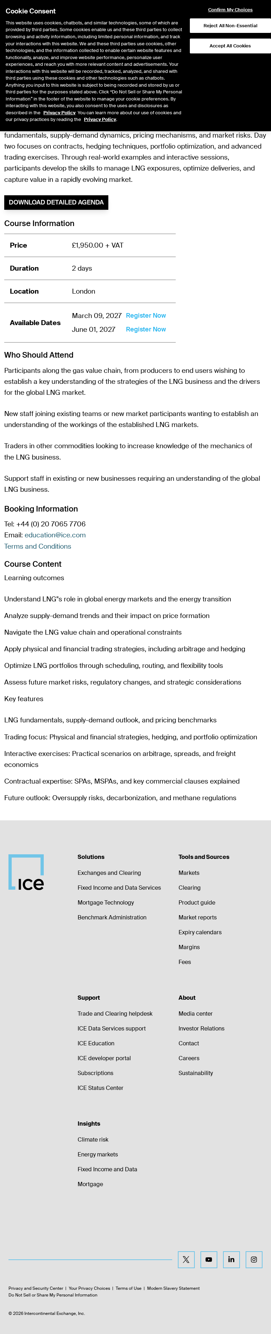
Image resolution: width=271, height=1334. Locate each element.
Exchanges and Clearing (109, 873)
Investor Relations (201, 1028)
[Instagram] (254, 1259)
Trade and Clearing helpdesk (115, 1013)
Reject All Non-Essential (230, 26)
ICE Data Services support (112, 1028)
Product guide (197, 902)
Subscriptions (95, 1073)
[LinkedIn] (231, 1259)
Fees (185, 962)
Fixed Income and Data (107, 1169)
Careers (189, 1058)
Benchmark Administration (112, 917)
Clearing (190, 887)
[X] (186, 1259)
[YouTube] (208, 1259)
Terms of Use (128, 1288)
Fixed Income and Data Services (119, 887)
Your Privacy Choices (89, 1288)
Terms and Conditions (37, 546)
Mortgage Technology (106, 902)
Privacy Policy (59, 113)
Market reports (198, 917)
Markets (189, 873)
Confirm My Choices (230, 10)
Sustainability (196, 1073)
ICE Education (96, 1043)
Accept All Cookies (230, 46)
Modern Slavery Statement (173, 1288)
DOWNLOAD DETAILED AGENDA (56, 202)
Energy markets (98, 1154)
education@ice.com (55, 535)
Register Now (146, 315)
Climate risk (93, 1139)
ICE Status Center (101, 1088)
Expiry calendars (200, 932)
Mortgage (90, 1184)
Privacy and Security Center (35, 1288)
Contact (189, 1043)
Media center (196, 1013)
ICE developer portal (104, 1058)
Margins (189, 947)
